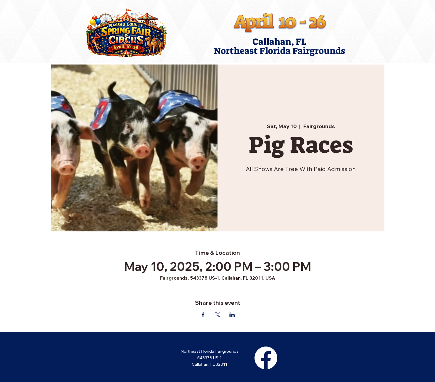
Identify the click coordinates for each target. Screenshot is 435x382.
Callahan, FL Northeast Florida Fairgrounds (279, 46)
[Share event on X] (217, 314)
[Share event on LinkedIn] (232, 314)
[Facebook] (265, 357)
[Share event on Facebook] (203, 314)
